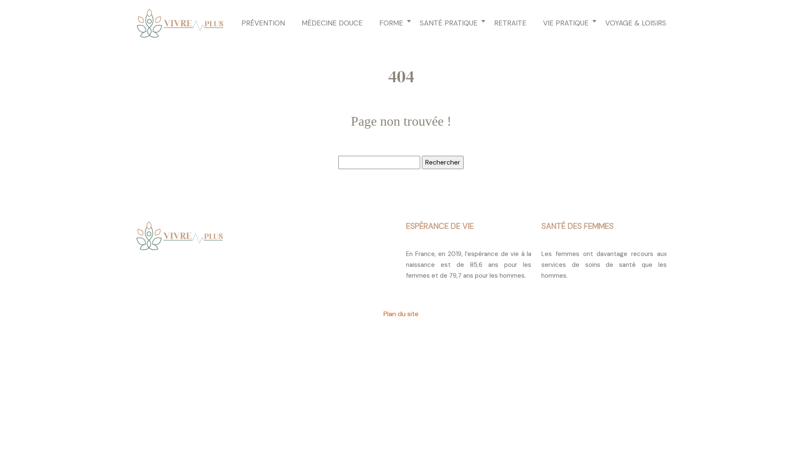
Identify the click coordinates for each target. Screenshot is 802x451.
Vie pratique (566, 23)
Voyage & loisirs (635, 23)
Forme (391, 23)
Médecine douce (332, 23)
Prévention (263, 23)
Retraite (510, 23)
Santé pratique (448, 23)
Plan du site (401, 313)
